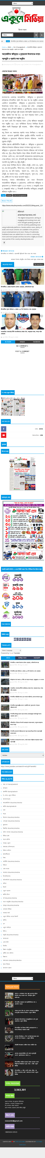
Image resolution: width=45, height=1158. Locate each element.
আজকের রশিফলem (9, 847)
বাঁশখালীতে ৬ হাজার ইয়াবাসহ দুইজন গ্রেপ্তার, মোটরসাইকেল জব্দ (17, 287)
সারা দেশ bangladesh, (35, 64)
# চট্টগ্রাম (9, 195)
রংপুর (4, 814)
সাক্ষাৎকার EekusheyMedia (12, 960)
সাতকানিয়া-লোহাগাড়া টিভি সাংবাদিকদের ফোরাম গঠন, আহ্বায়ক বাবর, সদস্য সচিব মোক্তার (21, 333)
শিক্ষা (4, 858)
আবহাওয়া (5, 938)
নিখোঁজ (5, 946)
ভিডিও (5, 931)
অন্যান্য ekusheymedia (11, 872)
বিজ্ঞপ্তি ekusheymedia (11, 828)
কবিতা (4, 883)
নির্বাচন (5, 865)
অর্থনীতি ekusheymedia (11, 861)
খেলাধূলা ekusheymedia (11, 821)
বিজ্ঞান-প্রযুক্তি (7, 949)
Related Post (7, 264)
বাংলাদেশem (6, 799)
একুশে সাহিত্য (7, 927)
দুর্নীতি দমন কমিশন (8, 953)
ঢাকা (4, 810)
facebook (36, 342)
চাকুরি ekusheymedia (11, 935)
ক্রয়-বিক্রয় (6, 964)
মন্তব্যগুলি (37, 658)
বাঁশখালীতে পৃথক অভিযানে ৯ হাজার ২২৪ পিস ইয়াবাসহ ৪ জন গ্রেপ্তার (16, 41)
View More (39, 264)
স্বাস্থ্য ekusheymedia (11, 905)
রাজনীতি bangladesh (10, 791)
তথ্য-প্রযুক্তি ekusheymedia (13, 902)
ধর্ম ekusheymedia (10, 898)
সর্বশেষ (8, 658)
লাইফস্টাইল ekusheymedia (12, 880)
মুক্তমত (5, 825)
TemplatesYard (20, 1142)
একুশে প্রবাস (6, 891)
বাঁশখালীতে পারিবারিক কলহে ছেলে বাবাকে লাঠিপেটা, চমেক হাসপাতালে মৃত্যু (26, 697)
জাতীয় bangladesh (10, 806)
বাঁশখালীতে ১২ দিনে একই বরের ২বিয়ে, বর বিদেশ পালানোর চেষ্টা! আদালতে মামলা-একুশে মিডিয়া (26, 1072)
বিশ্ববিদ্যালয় (6, 876)
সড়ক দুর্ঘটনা (6, 839)
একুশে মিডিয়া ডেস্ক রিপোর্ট (10, 916)
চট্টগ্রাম (37, 41)
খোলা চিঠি (6, 942)
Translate (17, 653)
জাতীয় (4, 920)
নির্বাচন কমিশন (7, 850)
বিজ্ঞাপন (5, 957)
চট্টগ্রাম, (27, 64)
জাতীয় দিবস (6, 894)
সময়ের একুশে (6, 843)
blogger (8, 342)
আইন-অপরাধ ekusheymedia (13, 832)
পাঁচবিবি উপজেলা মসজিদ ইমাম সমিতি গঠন (26, 1045)
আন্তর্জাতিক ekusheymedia (12, 803)
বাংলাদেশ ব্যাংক (7, 968)
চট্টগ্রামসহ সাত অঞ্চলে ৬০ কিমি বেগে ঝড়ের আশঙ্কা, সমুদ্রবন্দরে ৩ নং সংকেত (27, 679)
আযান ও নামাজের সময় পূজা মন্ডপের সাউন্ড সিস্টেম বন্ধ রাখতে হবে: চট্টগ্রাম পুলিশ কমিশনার (26, 995)
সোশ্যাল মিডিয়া (7, 909)
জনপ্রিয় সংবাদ (22, 658)
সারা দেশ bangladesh (19, 47)
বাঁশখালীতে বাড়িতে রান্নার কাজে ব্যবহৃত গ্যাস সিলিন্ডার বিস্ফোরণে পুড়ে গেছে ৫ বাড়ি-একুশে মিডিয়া (27, 1063)
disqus (22, 342)
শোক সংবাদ (6, 869)
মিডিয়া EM (6, 836)
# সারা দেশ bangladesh (19, 195)
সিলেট (4, 887)
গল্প (4, 924)
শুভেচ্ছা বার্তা (6, 913)
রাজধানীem (6, 854)
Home (4, 47)
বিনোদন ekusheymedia (11, 817)
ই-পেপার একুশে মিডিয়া (9, 795)
